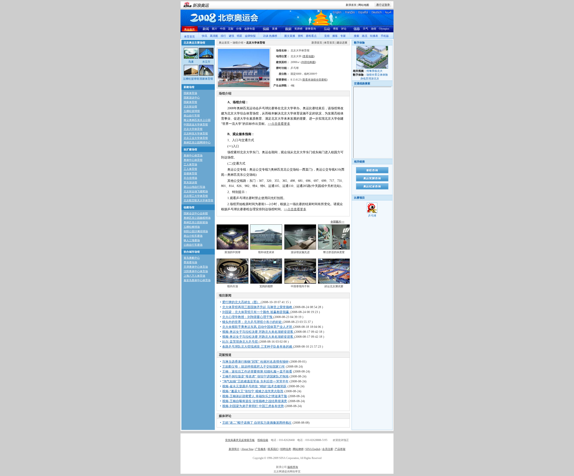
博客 (335, 28)
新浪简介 (234, 449)
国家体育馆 (190, 102)
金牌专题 (249, 28)
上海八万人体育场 (194, 275)
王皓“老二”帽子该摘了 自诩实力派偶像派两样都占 (257, 422)
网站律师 (298, 449)
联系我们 (273, 449)
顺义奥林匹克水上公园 (197, 120)
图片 (214, 28)
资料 (300, 35)
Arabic (388, 12)
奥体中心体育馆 (193, 160)
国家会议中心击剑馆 (196, 213)
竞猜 (327, 35)
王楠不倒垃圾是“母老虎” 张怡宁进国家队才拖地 (255, 376)
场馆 (373, 28)
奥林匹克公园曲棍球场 (197, 217)
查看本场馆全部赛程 (314, 79)
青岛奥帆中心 (192, 257)
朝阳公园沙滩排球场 (196, 231)
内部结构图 (308, 62)
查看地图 (308, 56)
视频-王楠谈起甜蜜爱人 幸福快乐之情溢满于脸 (254, 396)
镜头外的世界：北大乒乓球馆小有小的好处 (252, 322)
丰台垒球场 (190, 178)
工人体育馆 (190, 169)
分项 (238, 28)
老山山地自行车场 (194, 187)
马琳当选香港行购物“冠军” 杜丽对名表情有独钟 (255, 361)
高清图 (214, 35)
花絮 (230, 28)
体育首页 (189, 36)
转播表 (374, 35)
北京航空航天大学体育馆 (198, 200)
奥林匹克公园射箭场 (196, 222)
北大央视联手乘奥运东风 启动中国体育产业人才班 (257, 327)
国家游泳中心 (192, 97)
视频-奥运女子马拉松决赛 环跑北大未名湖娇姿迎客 (258, 331)
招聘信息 (285, 449)
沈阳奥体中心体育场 (196, 271)
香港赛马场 (190, 262)
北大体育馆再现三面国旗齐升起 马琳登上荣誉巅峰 (257, 307)
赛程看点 (311, 35)
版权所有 (292, 467)
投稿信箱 (262, 440)
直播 (274, 28)
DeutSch (376, 12)
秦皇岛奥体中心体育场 (197, 280)
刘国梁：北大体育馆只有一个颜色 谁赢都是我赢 (256, 312)
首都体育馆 (190, 173)
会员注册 (327, 449)
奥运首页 (189, 29)
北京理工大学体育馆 (196, 195)
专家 (343, 35)
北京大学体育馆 (193, 129)
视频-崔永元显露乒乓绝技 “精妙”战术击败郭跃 (254, 386)
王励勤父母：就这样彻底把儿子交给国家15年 (253, 366)
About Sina (247, 449)
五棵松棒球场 (192, 226)
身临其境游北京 (369, 78)
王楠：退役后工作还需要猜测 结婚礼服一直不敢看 (257, 371)
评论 (343, 28)
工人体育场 (190, 164)
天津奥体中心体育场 (196, 266)
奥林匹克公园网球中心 (197, 142)
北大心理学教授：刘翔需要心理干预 (247, 317)
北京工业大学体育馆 (196, 138)
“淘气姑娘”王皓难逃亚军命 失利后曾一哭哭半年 (255, 381)
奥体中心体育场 (193, 155)
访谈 (265, 35)
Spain (363, 12)
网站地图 (363, 5)
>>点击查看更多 (279, 123)
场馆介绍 (238, 42)
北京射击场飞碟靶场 (196, 191)
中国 (222, 28)
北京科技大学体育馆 (196, 133)
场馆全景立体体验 (377, 74)
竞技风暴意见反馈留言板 (240, 440)
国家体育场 (190, 93)
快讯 (204, 35)
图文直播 (289, 35)
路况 (364, 35)
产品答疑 (340, 449)
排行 (223, 35)
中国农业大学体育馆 (196, 124)
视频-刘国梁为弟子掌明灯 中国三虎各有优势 (253, 406)
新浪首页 (351, 5)
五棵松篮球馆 (192, 111)
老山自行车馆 (192, 115)
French (350, 12)
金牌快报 (250, 35)
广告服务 (260, 449)
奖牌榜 (298, 28)
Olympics (384, 28)
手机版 (385, 35)
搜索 (356, 35)
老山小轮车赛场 (193, 235)
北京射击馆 (190, 106)
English (337, 12)
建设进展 (342, 42)
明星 (239, 35)
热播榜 (273, 35)
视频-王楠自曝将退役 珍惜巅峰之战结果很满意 (254, 401)
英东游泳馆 (190, 182)
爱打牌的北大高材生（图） (241, 302)
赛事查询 (310, 28)
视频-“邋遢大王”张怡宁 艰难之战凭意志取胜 (252, 391)
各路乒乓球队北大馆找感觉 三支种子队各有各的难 (257, 346)
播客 (335, 35)
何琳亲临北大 (374, 70)
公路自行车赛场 (193, 244)
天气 (365, 28)
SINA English (312, 449)
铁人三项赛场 (192, 240)
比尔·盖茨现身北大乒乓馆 (240, 341)
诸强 (231, 35)
